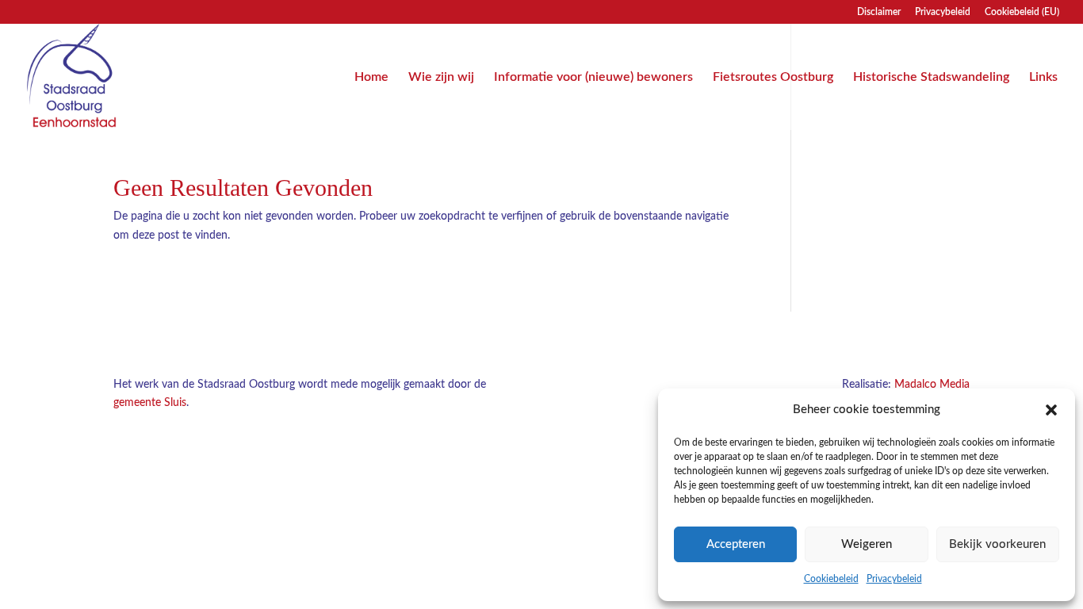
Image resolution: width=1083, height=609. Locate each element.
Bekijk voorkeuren (997, 544)
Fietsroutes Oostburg (773, 77)
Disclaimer (879, 12)
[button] (1051, 410)
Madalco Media (932, 384)
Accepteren (735, 544)
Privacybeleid (894, 579)
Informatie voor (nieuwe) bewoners (593, 77)
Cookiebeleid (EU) (1022, 12)
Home (371, 77)
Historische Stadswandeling (931, 77)
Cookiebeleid (831, 579)
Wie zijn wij (441, 77)
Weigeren (866, 544)
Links (1043, 77)
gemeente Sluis (149, 402)
